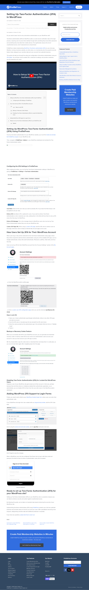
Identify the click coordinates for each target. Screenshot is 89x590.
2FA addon (9, 57)
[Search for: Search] (70, 15)
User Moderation (30, 572)
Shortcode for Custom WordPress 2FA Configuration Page (13, 523)
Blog (9, 563)
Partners (10, 577)
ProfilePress (36, 507)
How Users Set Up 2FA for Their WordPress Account (21, 103)
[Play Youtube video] (32, 76)
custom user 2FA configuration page (21, 310)
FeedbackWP (48, 566)
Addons (51, 7)
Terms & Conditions (72, 587)
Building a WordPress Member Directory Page (69, 79)
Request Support (12, 570)
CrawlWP (47, 565)
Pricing (57, 7)
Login (9, 561)
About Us (47, 571)
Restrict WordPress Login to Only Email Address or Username (29, 523)
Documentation (10, 28)
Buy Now (79, 7)
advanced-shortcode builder (22, 427)
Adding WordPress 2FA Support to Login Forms (20, 118)
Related (14, 123)
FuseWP (47, 563)
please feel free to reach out (27, 515)
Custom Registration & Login (33, 566)
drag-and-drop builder (39, 402)
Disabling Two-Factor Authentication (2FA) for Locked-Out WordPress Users (27, 114)
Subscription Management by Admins (67, 69)
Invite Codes (29, 577)
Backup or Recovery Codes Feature (20, 110)
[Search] (79, 15)
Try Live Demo (11, 568)
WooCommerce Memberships (33, 563)
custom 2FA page (30, 226)
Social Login (29, 574)
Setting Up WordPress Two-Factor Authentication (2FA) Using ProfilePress (25, 98)
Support (64, 7)
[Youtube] (72, 570)
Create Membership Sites (32, 561)
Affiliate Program (12, 572)
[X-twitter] (69, 570)
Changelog (10, 574)
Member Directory (31, 568)
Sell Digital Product (31, 565)
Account (71, 7)
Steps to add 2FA (19, 107)
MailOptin (47, 561)
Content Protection (31, 570)
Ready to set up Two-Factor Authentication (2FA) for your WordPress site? (25, 120)
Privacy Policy (79, 587)
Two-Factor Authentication (19, 28)
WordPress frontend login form (34, 397)
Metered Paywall (30, 575)
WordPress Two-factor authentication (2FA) (35, 48)
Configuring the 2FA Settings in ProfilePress (22, 100)
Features (45, 7)
